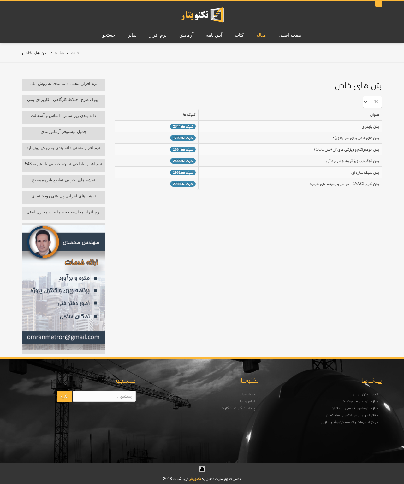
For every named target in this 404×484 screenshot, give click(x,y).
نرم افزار (158, 35)
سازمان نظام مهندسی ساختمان (354, 408)
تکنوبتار (195, 478)
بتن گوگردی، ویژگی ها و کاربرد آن (352, 161)
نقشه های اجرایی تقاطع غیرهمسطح (63, 180)
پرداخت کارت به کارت (238, 408)
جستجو (108, 35)
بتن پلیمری (370, 126)
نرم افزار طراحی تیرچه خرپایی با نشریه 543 (63, 163)
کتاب (239, 35)
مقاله (261, 35)
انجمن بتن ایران (366, 394)
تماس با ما (247, 401)
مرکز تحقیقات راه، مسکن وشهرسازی (349, 421)
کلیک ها (189, 114)
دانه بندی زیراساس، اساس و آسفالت (63, 115)
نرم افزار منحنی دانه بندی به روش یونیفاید (63, 147)
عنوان (374, 114)
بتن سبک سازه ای (365, 172)
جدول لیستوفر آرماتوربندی (63, 131)
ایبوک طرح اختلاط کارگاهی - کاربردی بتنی (63, 99)
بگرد (64, 396)
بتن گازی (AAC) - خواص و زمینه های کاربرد (344, 184)
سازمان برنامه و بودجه (360, 401)
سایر (132, 35)
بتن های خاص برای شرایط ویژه (356, 138)
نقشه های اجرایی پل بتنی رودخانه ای (63, 196)
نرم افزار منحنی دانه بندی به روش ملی (64, 83)
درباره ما (248, 394)
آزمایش (186, 35)
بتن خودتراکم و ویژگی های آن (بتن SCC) (346, 149)
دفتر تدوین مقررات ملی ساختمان (352, 414)
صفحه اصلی (290, 35)
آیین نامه (214, 35)
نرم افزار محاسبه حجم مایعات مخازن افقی (63, 212)
